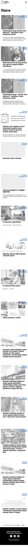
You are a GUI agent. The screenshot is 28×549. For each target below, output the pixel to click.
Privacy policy (11, 540)
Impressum (17, 540)
